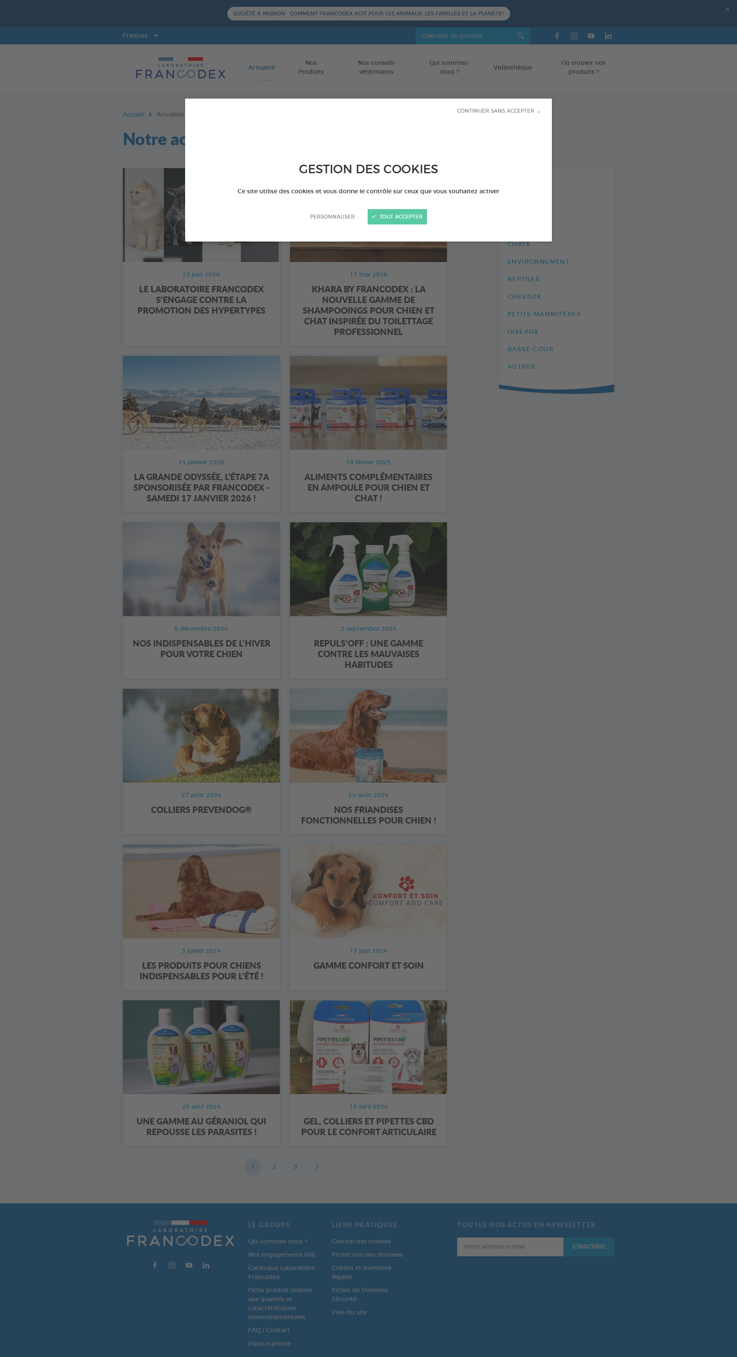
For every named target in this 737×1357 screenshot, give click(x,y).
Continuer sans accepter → (499, 111)
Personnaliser (332, 216)
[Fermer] (368, 678)
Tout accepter (400, 216)
